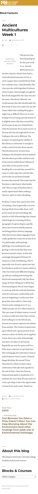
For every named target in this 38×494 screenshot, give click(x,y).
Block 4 (7, 399)
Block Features (9, 13)
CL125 (12, 399)
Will (5, 40)
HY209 (17, 399)
